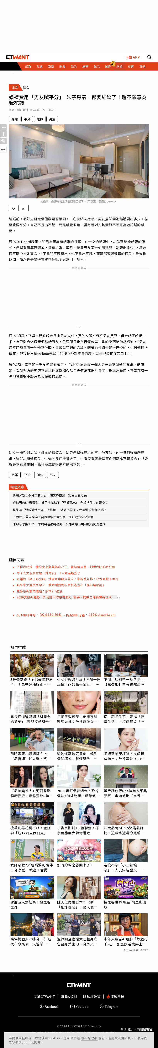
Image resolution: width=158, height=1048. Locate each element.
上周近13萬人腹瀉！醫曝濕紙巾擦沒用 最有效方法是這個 (53, 517)
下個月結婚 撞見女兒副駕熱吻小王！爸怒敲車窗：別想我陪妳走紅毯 (66, 566)
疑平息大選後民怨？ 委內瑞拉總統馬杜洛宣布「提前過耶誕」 (61, 585)
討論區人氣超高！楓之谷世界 (30, 904)
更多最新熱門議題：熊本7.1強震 (39, 591)
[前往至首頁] (18, 57)
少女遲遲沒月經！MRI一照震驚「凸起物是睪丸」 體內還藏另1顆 (79, 682)
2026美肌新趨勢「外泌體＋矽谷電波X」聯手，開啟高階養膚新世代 (64, 597)
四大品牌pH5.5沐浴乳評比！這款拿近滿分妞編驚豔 (124, 830)
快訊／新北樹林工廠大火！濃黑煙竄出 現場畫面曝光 (50, 495)
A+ (14, 208)
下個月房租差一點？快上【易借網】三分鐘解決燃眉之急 (124, 682)
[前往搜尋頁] (149, 57)
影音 (131, 66)
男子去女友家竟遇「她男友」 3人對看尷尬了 (49, 573)
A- (23, 208)
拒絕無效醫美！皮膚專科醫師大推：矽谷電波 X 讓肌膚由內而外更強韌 (77, 719)
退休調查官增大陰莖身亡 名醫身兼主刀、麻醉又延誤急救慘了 (79, 941)
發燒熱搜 (117, 996)
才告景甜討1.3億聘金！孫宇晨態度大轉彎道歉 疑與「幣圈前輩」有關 (78, 830)
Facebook (52, 1006)
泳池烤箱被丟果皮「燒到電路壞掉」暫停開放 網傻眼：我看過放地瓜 (77, 756)
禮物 (40, 119)
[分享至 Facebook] (3, 134)
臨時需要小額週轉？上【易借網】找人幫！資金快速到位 (30, 756)
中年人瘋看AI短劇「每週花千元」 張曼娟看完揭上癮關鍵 (126, 941)
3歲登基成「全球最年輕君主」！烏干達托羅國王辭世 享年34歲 (31, 682)
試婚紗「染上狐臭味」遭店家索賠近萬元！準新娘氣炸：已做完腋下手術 (67, 579)
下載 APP (132, 57)
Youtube (82, 1006)
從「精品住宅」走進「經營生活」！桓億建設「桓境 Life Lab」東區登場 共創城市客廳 (124, 719)
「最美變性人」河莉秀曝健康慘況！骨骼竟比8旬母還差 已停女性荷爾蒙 (31, 793)
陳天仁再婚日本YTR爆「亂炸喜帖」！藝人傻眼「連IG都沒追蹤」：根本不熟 (78, 904)
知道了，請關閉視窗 (138, 1029)
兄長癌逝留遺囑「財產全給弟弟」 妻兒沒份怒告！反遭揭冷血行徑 (31, 719)
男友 (52, 119)
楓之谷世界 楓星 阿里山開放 (125, 904)
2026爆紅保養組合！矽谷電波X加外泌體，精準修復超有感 (78, 793)
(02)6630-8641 (51, 614)
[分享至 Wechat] (3, 141)
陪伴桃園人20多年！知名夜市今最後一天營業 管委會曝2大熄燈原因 (30, 941)
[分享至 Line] (3, 127)
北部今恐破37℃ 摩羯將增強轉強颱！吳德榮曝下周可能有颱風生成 (59, 524)
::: (13, 72)
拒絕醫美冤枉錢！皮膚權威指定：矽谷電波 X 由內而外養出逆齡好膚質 (124, 756)
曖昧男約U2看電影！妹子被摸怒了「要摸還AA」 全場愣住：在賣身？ (60, 502)
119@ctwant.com (102, 614)
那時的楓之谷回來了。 (75, 864)
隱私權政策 (89, 1038)
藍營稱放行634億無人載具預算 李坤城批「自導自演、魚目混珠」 (125, 793)
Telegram (111, 1006)
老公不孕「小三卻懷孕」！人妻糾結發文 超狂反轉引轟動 (124, 867)
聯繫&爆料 (69, 996)
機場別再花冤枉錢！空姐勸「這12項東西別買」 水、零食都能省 (30, 830)
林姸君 (21, 110)
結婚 (15, 119)
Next (3, 149)
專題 (142, 66)
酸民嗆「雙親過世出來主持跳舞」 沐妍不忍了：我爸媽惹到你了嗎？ (60, 509)
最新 (28, 66)
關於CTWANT (44, 996)
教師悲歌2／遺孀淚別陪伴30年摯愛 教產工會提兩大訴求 (31, 867)
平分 (27, 119)
